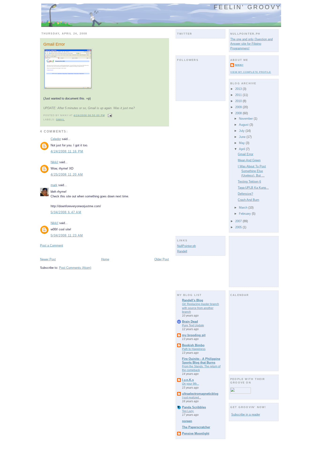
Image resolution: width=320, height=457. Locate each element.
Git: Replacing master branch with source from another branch (200, 307)
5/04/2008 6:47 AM (66, 212)
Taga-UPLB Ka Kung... (253, 187)
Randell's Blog (192, 300)
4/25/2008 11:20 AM (67, 174)
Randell (182, 251)
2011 (239, 95)
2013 (239, 89)
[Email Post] (109, 115)
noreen (187, 421)
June (242, 137)
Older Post (161, 259)
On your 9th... (190, 383)
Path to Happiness (193, 349)
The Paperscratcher (196, 427)
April (242, 149)
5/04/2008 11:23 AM (67, 235)
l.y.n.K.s (188, 380)
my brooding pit (193, 335)
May (242, 143)
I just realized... (191, 397)
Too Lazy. (188, 411)
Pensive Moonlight (195, 433)
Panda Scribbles (194, 407)
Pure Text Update (193, 325)
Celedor (56, 139)
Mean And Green (249, 160)
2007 (239, 221)
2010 (239, 101)
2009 (239, 107)
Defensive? (245, 193)
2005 (239, 227)
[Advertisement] (95, 252)
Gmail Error (54, 44)
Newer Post (48, 259)
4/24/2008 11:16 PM (67, 151)
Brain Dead (190, 321)
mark (54, 185)
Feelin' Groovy (247, 7)
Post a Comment (51, 245)
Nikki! (54, 162)
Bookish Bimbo (193, 345)
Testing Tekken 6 (249, 181)
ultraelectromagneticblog (200, 393)
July (242, 131)
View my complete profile (250, 72)
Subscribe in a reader (245, 414)
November (246, 118)
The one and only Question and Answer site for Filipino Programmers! (251, 43)
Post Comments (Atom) (75, 267)
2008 (239, 113)
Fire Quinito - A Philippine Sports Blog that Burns (201, 360)
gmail (60, 119)
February (245, 213)
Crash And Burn (248, 200)
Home (105, 259)
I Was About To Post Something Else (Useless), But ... (252, 171)
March (243, 207)
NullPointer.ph (186, 246)
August (244, 124)
